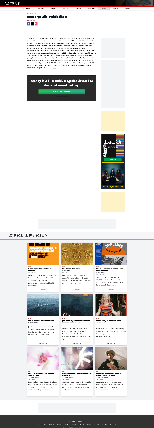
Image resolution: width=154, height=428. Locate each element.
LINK (54, 68)
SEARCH (150, 3)
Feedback (81, 424)
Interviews (26, 8)
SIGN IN (144, 3)
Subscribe (128, 8)
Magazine (115, 8)
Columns (78, 8)
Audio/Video (66, 8)
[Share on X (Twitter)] (32, 23)
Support (89, 424)
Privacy (74, 424)
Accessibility (97, 424)
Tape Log (103, 8)
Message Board (80, 421)
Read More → (43, 290)
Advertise (51, 424)
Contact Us (113, 424)
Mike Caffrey (31, 20)
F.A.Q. (105, 424)
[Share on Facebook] (28, 23)
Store (67, 424)
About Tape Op (42, 424)
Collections (91, 8)
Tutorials (53, 8)
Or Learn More (61, 97)
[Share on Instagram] (36, 23)
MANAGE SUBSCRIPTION (133, 3)
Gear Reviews (40, 8)
